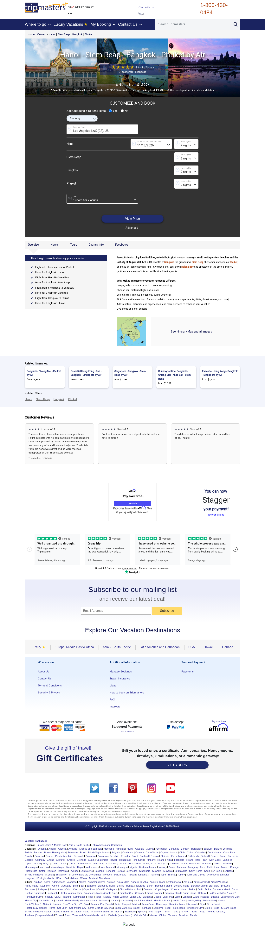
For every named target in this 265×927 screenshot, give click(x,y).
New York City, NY (72, 904)
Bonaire (38, 852)
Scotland (99, 871)
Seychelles (131, 871)
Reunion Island (177, 904)
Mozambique (57, 867)
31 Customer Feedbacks (132, 71)
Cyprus (49, 856)
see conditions (216, 514)
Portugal (234, 867)
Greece (71, 860)
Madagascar (149, 863)
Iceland (161, 860)
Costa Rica (229, 852)
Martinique (194, 863)
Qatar (42, 871)
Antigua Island (201, 882)
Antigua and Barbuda (90, 848)
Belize (217, 848)
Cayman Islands (169, 852)
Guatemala (102, 860)
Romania (63, 871)
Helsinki (202, 893)
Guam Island (189, 893)
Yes (115, 110)
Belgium (208, 848)
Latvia (71, 863)
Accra (47, 882)
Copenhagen (162, 889)
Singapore (144, 871)
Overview (33, 244)
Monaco (227, 863)
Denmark (79, 856)
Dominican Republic (108, 856)
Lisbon (157, 896)
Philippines (213, 867)
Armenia (120, 848)
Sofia (216, 908)
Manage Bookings (121, 671)
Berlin (150, 885)
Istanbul (67, 896)
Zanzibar (183, 915)
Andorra (62, 848)
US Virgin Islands (45, 878)
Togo (163, 874)
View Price (132, 219)
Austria (150, 848)
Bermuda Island (163, 885)
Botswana (73, 852)
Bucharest (30, 889)
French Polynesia (229, 856)
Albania (42, 848)
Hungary (150, 860)
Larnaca (147, 896)
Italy (205, 860)
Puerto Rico (31, 871)
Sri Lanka (217, 871)
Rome (52, 908)
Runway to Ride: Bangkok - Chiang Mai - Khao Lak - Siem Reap (174, 375)
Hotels (55, 244)
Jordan (37, 863)
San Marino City (77, 908)
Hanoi (52, 34)
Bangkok (77, 34)
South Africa (181, 871)
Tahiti (150, 911)
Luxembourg (111, 863)
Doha (208, 889)
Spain (207, 871)
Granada (140, 893)
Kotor (98, 896)
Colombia (200, 852)
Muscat (221, 900)
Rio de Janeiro (214, 904)
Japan (28, 863)
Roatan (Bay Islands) (36, 908)
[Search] (235, 24)
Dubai (235, 889)
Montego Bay (194, 900)
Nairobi (47, 904)
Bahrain (185, 848)
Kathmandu (79, 896)
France (214, 856)
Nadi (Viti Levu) (33, 904)
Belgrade (140, 885)
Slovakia (156, 871)
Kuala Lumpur (120, 896)
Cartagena (112, 889)
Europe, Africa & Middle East (52, 845)
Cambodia (127, 852)
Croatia (29, 856)
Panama (181, 867)
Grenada (81, 860)
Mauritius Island (162, 900)
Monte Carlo (178, 900)
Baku (76, 885)
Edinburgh (52, 893)
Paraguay (193, 867)
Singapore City (195, 908)
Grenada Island (173, 893)
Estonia (155, 856)
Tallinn (166, 911)
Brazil (83, 852)
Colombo (148, 889)
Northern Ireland (148, 867)
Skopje (208, 908)
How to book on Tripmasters (127, 692)
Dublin (28, 893)
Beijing (120, 885)
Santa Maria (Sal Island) (127, 908)
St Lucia (49, 874)
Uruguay (29, 878)
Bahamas (174, 848)
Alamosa (72, 882)
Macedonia (135, 863)
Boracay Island (199, 885)
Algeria (52, 848)
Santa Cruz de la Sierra (100, 908)
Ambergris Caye (96, 882)
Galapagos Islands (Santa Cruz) (101, 893)
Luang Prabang (201, 896)
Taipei (158, 911)
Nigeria (133, 867)
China (190, 852)
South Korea (195, 871)
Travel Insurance (120, 678)
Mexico (217, 863)
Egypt (135, 856)
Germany (40, 860)
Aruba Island (31, 885)
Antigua (188, 882)
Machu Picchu (46, 900)
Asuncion (45, 885)
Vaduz (104, 915)
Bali (83, 885)
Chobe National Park (131, 889)
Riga (202, 904)
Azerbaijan (161, 848)
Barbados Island (106, 885)
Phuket (89, 34)
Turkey (181, 874)
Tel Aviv (184, 911)
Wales (83, 878)
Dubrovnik (39, 893)
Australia (139, 848)
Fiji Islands (193, 856)
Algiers (82, 882)
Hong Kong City (33, 896)
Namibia (70, 867)
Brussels (225, 885)
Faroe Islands (178, 856)
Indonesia (179, 860)
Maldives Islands (88, 900)
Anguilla (72, 848)
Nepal (80, 867)
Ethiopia (165, 856)
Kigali (90, 896)
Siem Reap (64, 34)
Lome (178, 896)
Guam (91, 860)
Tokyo (202, 911)
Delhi (200, 889)
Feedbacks (121, 244)
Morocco (44, 867)
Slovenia (168, 871)
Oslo (86, 904)
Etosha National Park (71, 893)
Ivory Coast (215, 860)
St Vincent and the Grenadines (85, 874)
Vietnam (41, 34)
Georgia (29, 860)
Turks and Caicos (196, 874)
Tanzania (142, 874)
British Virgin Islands (99, 852)
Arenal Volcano (219, 882)
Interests (115, 706)
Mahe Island (71, 900)
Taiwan (132, 874)
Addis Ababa (58, 882)
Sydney (141, 911)
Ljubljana (168, 896)
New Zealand (107, 867)
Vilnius (162, 915)
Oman (172, 867)
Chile (182, 852)
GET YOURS (177, 765)
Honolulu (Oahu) (52, 896)
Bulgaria (116, 852)
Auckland (66, 885)
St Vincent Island (100, 911)
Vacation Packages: (36, 841)
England (144, 856)
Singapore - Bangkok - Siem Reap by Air (130, 373)
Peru (202, 867)
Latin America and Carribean (107, 845)
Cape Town (89, 889)
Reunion (51, 871)
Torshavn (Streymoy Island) (39, 915)
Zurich (193, 915)
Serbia (120, 871)
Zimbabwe (104, 878)
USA (58, 878)
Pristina (136, 904)
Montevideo (209, 900)
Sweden (107, 874)
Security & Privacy (49, 692)
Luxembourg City (230, 896)
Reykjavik (192, 904)
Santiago (147, 908)
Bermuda (227, 848)
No (126, 110)
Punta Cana (148, 904)
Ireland (189, 860)
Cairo (68, 889)
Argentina (109, 848)
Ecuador (125, 856)
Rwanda (74, 871)
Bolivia (28, 852)
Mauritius (207, 863)
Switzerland (120, 874)
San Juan (62, 908)
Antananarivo (174, 882)
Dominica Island (221, 889)
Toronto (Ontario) (216, 911)
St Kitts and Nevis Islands (38, 911)
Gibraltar (60, 860)
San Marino (87, 871)
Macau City (31, 900)
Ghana (50, 860)
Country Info (96, 244)
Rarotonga (161, 904)
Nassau (57, 904)
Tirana (193, 911)
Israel (198, 860)
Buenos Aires (56, 889)
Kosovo (55, 863)
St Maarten (61, 874)
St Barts (228, 871)
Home (31, 34)
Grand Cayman (154, 893)
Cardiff (100, 889)
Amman (111, 882)
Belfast (129, 885)
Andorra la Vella (139, 882)
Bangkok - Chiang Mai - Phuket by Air (44, 373)
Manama (104, 900)
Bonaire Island (181, 885)
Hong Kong (138, 860)
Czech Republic (63, 856)
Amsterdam (123, 882)
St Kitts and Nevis (34, 874)
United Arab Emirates (218, 874)
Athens (55, 885)
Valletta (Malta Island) (120, 915)
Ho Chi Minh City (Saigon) (222, 893)
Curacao (39, 856)
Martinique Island (143, 900)
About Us (43, 671)
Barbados (196, 848)
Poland (224, 867)
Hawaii (113, 860)
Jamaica (227, 860)
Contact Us (44, 678)
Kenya (46, 863)
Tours (73, 244)
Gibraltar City (126, 893)
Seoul (168, 908)
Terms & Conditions (50, 685)
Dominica (91, 856)
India (169, 860)
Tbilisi (175, 911)
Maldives (174, 863)
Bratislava (214, 885)
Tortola (59, 915)
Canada (139, 852)
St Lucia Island (61, 911)
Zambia (93, 878)
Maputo (115, 900)
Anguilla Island (157, 882)
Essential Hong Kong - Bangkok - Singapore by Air (220, 373)
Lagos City (135, 896)
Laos (64, 863)
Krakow (107, 896)
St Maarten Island (80, 911)
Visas (113, 685)
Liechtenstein (84, 863)
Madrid (59, 900)
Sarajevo (158, 908)
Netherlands (92, 867)
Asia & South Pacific (79, 845)
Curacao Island (179, 889)
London (187, 896)
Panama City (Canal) (102, 904)
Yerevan (172, 915)
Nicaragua (122, 867)
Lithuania (98, 863)
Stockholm (130, 911)
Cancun (77, 889)
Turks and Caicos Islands (85, 915)
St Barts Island (228, 908)
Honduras (124, 860)
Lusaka (215, 896)
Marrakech (126, 900)
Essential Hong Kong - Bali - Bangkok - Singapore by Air (86, 373)
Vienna (153, 915)
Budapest (42, 889)
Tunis (67, 915)
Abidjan (38, 882)
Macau (123, 863)
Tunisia (172, 874)
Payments (187, 671)
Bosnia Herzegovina (55, 852)
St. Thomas (117, 911)
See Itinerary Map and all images (191, 331)
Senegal (110, 871)
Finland (205, 856)
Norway (162, 867)
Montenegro (31, 867)
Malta (184, 863)
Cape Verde (152, 852)
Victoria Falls (141, 915)
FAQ (112, 699)
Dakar (192, 889)
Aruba (130, 848)
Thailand (154, 874)
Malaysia (163, 863)
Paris (117, 904)
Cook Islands (214, 852)
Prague (126, 904)
